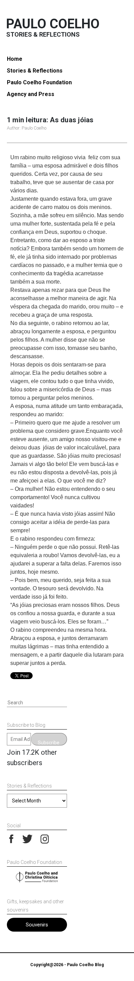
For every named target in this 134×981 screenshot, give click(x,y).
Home (14, 59)
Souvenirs (37, 925)
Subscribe (48, 742)
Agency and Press (30, 94)
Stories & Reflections (35, 70)
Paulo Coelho (53, 23)
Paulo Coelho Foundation (39, 82)
